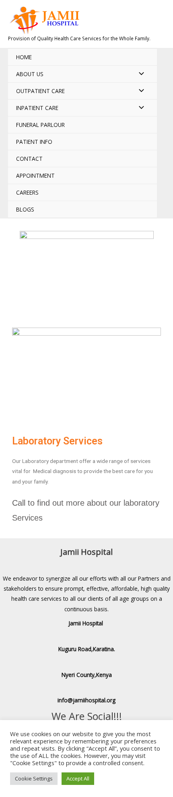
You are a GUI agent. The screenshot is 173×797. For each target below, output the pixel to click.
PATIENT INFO (34, 141)
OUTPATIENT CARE (40, 91)
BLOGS (25, 209)
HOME (24, 57)
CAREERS (27, 192)
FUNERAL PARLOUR (40, 125)
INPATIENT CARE (37, 108)
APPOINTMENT (35, 175)
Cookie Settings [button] (34, 778)
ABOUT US (29, 74)
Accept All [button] (77, 778)
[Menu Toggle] (139, 74)
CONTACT (29, 158)
